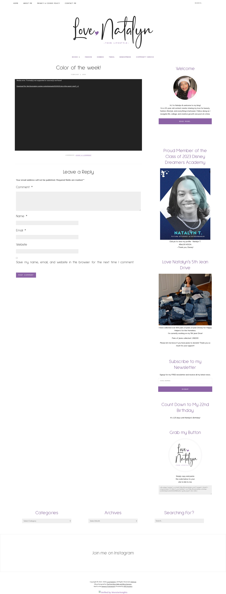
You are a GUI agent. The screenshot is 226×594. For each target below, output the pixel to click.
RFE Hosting (128, 586)
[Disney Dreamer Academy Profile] (185, 239)
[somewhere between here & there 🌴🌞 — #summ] (94, 547)
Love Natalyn (111, 582)
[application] (78, 115)
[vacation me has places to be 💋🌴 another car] (56, 547)
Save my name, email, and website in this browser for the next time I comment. (75, 262)
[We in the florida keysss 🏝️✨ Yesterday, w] (169, 547)
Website (21, 244)
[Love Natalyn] (113, 32)
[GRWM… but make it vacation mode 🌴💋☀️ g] (132, 547)
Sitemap (133, 582)
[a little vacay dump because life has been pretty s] (19, 547)
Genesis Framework (108, 586)
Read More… (185, 121)
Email (21, 230)
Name (21, 216)
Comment (24, 187)
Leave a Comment (83, 155)
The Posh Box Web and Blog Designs (119, 584)
